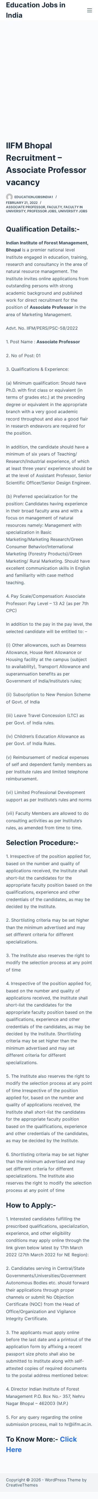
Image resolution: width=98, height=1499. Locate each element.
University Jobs (72, 211)
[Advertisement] (49, 72)
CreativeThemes (22, 1485)
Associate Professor (25, 207)
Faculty (54, 207)
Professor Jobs (41, 211)
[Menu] (89, 10)
